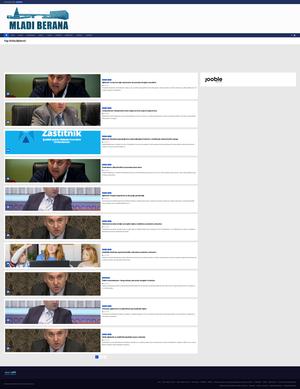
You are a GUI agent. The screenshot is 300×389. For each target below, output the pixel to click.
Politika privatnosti (272, 382)
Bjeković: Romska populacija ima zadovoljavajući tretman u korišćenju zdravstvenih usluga (140, 139)
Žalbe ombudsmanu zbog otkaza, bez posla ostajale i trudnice (128, 280)
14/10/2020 (106, 226)
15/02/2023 (106, 85)
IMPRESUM (203, 382)
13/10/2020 (106, 255)
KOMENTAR (68, 35)
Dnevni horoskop (195, 382)
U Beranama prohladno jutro (275, 385)
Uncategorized (106, 277)
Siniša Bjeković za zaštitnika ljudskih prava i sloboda (123, 337)
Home (12, 35)
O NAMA (20, 35)
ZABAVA (79, 35)
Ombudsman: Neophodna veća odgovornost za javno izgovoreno (129, 111)
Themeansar (31, 383)
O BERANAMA (30, 35)
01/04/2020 (106, 311)
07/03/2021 (106, 170)
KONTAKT (89, 35)
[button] (291, 35)
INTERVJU (59, 35)
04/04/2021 (106, 142)
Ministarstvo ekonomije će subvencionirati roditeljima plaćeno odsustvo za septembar (233, 382)
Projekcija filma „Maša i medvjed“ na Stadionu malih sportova (233, 385)
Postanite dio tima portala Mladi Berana (287, 382)
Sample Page (252, 385)
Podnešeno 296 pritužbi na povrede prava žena (122, 167)
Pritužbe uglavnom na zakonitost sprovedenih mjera (124, 309)
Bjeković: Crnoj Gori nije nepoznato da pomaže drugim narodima (129, 82)
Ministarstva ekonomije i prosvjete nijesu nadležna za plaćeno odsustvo (132, 224)
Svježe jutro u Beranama (262, 385)
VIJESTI (40, 35)
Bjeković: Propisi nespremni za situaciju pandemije (123, 196)
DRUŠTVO (104, 79)
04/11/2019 (106, 340)
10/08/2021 (106, 113)
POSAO (50, 35)
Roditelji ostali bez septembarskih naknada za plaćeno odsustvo (129, 252)
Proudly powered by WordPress (11, 383)
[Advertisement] (150, 56)
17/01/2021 (106, 198)
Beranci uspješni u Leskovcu (168, 382)
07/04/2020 (106, 283)
